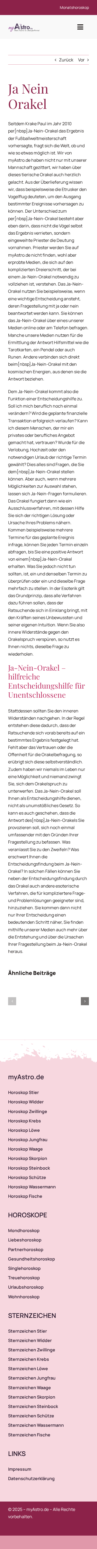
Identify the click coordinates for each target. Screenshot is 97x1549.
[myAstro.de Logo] (24, 24)
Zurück (66, 60)
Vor (81, 60)
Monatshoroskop (74, 7)
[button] (12, 1001)
